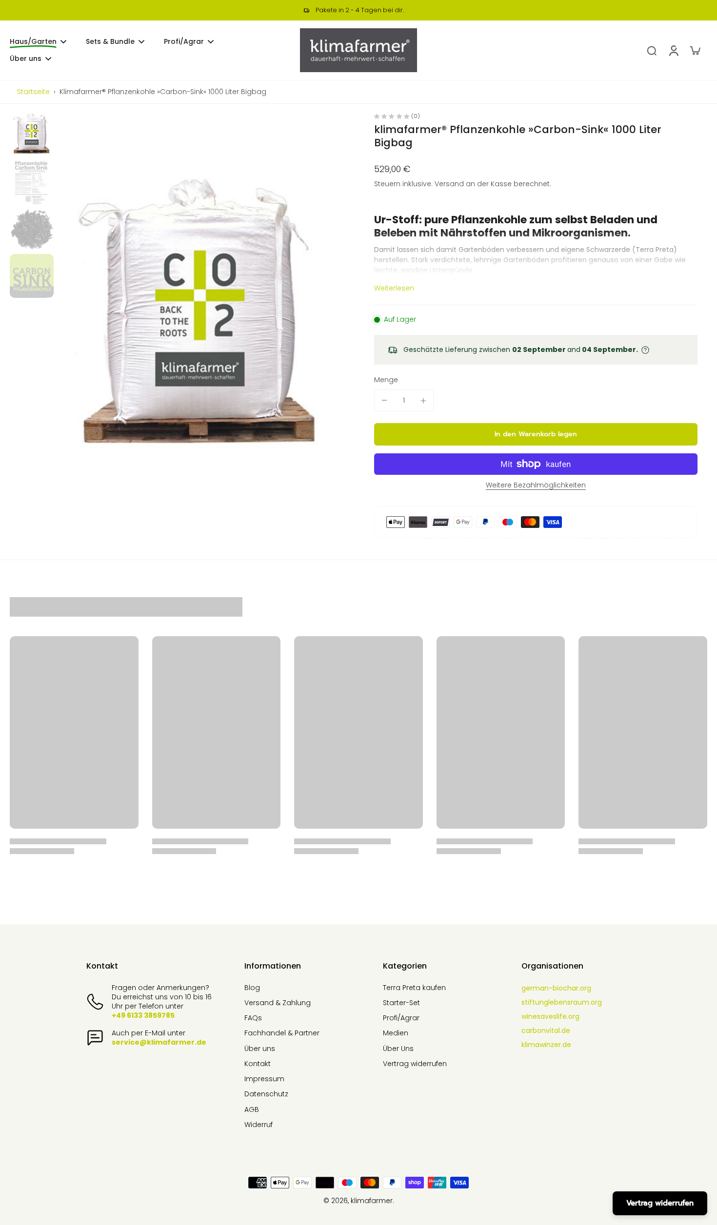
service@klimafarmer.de (159, 1042)
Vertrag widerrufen (415, 1064)
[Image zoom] (200, 328)
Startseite (33, 92)
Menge (386, 380)
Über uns (259, 1048)
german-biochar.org (556, 988)
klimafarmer (372, 1201)
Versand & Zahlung (277, 1003)
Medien (395, 1033)
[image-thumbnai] (32, 135)
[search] (651, 50)
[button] (535, 434)
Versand (450, 184)
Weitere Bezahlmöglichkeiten (536, 486)
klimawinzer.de (546, 1045)
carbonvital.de (545, 1030)
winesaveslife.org (550, 1016)
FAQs (253, 1018)
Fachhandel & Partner (281, 1033)
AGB (251, 1109)
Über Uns (398, 1048)
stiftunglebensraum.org (561, 1002)
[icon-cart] (694, 50)
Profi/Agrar (401, 1018)
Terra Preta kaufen (414, 987)
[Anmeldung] (673, 50)
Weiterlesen (394, 288)
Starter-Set (401, 1003)
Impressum (264, 1079)
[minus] (384, 400)
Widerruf (258, 1124)
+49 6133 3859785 (143, 1015)
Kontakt (257, 1064)
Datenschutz (266, 1094)
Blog (252, 987)
